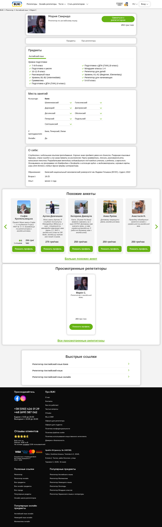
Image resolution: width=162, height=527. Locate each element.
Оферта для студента (53, 425)
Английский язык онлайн (23, 514)
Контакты (48, 401)
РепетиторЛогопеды (58, 486)
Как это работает (51, 405)
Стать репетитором (76, 4)
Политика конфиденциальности (57, 429)
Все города (18, 490)
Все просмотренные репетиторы (81, 340)
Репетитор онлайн (21, 478)
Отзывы (48, 413)
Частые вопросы (51, 409)
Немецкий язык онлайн (23, 517)
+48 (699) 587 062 (25, 412)
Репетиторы (32, 4)
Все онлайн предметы (23, 486)
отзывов (26, 444)
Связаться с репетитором (118, 19)
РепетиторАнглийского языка (61, 474)
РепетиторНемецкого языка (61, 482)
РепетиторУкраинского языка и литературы (67, 494)
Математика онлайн (22, 521)
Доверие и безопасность (54, 440)
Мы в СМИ (49, 417)
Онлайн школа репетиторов (25, 498)
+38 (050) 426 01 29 (26, 408)
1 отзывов (18, 243)
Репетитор (18, 474)
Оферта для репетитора (54, 421)
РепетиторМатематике (59, 478)
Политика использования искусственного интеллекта (65, 436)
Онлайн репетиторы (48, 4)
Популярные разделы (22, 494)
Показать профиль (24, 249)
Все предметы (19, 482)
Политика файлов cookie (55, 432)
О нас (47, 397)
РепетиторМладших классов (61, 490)
